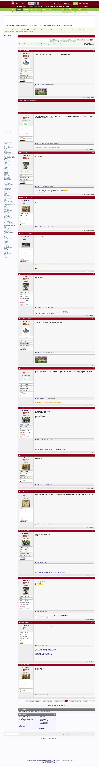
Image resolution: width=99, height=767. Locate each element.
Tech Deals (25, 6)
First (62, 39)
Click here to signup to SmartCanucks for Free (27, 100)
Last (73, 41)
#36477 (93, 530)
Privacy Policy (89, 734)
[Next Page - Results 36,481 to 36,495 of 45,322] (71, 41)
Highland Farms (7, 175)
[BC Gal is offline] (26, 504)
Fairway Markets (7, 161)
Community (24, 11)
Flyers (35, 6)
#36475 (93, 454)
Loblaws (6, 190)
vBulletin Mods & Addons (51, 760)
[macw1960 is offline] (26, 420)
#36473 (93, 367)
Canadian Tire (7, 155)
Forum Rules (42, 728)
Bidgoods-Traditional (8, 150)
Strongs (5, 237)
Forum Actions (32, 11)
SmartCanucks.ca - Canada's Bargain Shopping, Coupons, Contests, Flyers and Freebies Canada (69, 734)
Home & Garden (66, 6)
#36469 (93, 197)
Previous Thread (53, 705)
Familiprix (6, 162)
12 (26, 135)
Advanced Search (81, 12)
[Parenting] (82, 6)
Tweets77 (26, 236)
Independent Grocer (8, 184)
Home (17, 6)
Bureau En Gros (7, 152)
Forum (20, 9)
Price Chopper (7, 216)
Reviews (56, 6)
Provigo (5, 220)
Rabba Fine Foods (8, 222)
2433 (51, 41)
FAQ (13, 11)
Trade (84, 9)
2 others (48, 307)
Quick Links (41, 11)
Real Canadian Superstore (10, 224)
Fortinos (6, 168)
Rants (60, 6)
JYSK (5, 187)
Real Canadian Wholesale (9, 225)
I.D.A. (5, 180)
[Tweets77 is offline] (26, 245)
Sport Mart (6, 235)
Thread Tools (90, 47)
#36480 (93, 664)
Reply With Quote (91, 97)
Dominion (6, 158)
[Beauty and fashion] (78, 6)
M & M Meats (7, 195)
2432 (91, 39)
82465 (89, 44)
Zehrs (5, 256)
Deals (20, 6)
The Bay (6, 241)
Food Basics (7, 166)
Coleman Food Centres (9, 156)
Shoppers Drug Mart (8, 232)
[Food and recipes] (80, 6)
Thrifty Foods (7, 245)
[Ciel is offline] (26, 124)
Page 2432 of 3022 (55, 39)
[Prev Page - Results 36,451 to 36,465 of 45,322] (65, 39)
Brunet (5, 151)
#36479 (93, 622)
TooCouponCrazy (47, 84)
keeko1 (26, 625)
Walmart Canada (7, 253)
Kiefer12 (26, 200)
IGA (5, 182)
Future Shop (6, 169)
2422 (81, 39)
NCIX (5, 206)
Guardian (6, 173)
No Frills (6, 208)
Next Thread (61, 705)
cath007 (25, 155)
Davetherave (46, 523)
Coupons (31, 6)
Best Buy (6, 148)
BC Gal (44, 307)
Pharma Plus (7, 215)
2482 (61, 41)
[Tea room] (75, 6)
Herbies (5, 174)
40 (26, 179)
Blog (13, 9)
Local (74, 9)
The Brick (6, 242)
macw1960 (40, 84)
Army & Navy (7, 146)
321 (26, 432)
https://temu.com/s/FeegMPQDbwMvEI (44, 650)
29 (26, 77)
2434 (54, 41)
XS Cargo (6, 254)
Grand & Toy (7, 172)
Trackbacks (42, 723)
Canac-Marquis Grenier (9, 153)
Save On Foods (7, 230)
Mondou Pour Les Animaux (10, 203)
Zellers (5, 257)
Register (85, 3)
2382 (78, 39)
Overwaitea (6, 209)
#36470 (93, 233)
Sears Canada (7, 231)
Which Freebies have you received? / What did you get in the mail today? (42, 44)
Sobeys (5, 233)
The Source (6, 243)
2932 (67, 41)
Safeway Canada (8, 228)
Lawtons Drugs (7, 188)
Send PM (83, 97)
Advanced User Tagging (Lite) (42, 760)
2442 (58, 41)
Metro (5, 200)
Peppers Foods (7, 212)
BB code (42, 716)
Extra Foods (6, 159)
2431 (88, 39)
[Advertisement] (47, 106)
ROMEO (38, 143)
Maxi (5, 199)
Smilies (41, 718)
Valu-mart (6, 252)
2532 (64, 41)
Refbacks (21, 726)
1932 (72, 39)
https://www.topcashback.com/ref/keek (43, 654)
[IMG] (41, 719)
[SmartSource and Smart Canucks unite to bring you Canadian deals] (10, 135)
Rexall (5, 226)
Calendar (18, 11)
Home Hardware (7, 178)
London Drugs (7, 192)
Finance (52, 6)
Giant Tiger (6, 171)
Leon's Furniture (7, 189)
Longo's (5, 193)
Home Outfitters (7, 179)
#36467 (93, 112)
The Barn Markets (8, 240)
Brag (65, 9)
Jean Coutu (6, 185)
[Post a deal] (86, 6)
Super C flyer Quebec (9, 238)
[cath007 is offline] (26, 165)
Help (80, 3)
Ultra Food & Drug (8, 247)
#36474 (93, 407)
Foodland (6, 167)
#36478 (93, 577)
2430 (85, 39)
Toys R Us (6, 246)
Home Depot (7, 177)
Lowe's (5, 194)
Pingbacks (21, 725)
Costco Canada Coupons (9, 157)
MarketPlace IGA (8, 198)
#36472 (93, 318)
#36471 (93, 273)
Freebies (40, 6)
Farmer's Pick (7, 164)
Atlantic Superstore (8, 147)
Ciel (37, 84)
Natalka (25, 53)
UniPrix (5, 248)
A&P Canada (7, 145)
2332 (75, 39)
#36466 (93, 50)
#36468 (93, 152)
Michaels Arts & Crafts (9, 201)
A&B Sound (6, 143)
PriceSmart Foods (8, 217)
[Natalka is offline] (26, 63)
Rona (5, 227)
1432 (68, 39)
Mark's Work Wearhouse (9, 196)
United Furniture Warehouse (7, 250)
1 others (54, 143)
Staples (5, 236)
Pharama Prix (7, 214)
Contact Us (48, 734)
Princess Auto (7, 219)
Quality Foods (7, 221)
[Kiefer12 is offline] (26, 209)
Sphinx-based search (53, 762)
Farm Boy (6, 163)
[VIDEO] (41, 720)
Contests (46, 6)
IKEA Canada (7, 183)
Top (54, 9)
